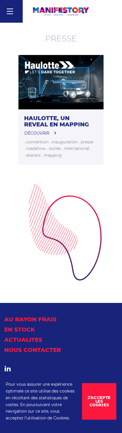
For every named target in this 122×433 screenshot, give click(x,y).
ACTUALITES (23, 339)
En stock (19, 329)
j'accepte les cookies (99, 401)
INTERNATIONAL (76, 148)
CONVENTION (37, 142)
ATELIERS (33, 155)
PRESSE (86, 142)
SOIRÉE (54, 148)
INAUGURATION (64, 142)
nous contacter (32, 350)
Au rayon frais (30, 319)
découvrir (36, 133)
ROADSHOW (35, 148)
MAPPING (52, 155)
